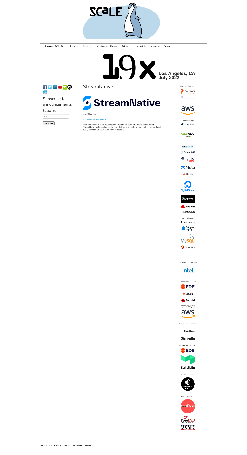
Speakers (88, 46)
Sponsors (155, 46)
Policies (87, 445)
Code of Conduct (62, 445)
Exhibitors (126, 46)
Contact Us (77, 445)
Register (74, 46)
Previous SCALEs (54, 46)
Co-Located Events (107, 46)
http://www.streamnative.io (94, 119)
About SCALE (46, 445)
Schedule (141, 46)
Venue (167, 46)
